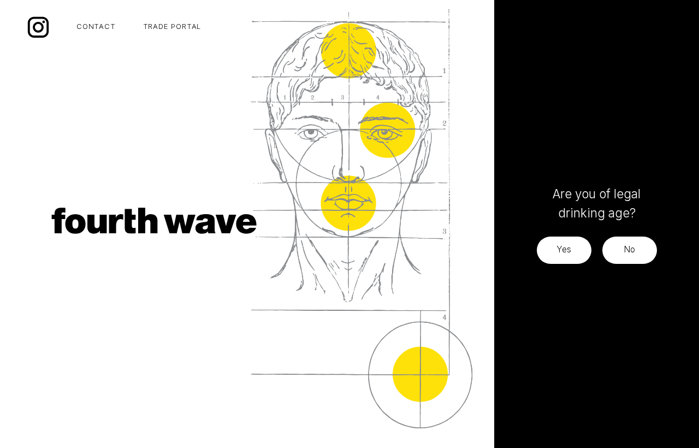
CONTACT (96, 26)
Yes (563, 249)
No (629, 249)
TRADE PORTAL (172, 26)
